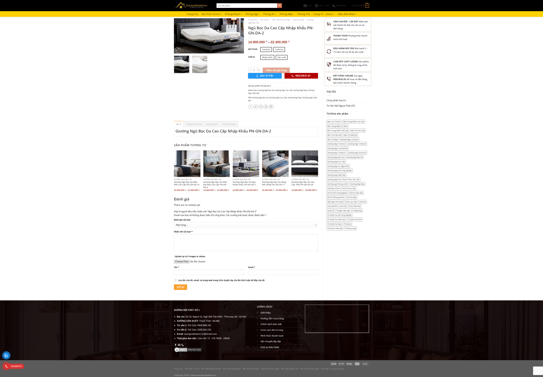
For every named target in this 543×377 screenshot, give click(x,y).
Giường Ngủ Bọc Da (335, 157)
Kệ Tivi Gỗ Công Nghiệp (337, 193)
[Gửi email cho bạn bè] (260, 106)
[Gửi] (279, 5)
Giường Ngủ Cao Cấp (336, 161)
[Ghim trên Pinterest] (266, 106)
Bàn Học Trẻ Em (334, 121)
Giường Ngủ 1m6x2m (357, 143)
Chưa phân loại (335, 100)
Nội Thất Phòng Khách (211, 369)
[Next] (238, 35)
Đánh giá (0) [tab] (212, 124)
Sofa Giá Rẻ (332, 206)
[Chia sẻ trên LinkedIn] (271, 106)
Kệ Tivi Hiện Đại (356, 193)
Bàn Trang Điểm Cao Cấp (353, 121)
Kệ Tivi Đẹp (351, 197)
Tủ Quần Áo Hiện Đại (336, 219)
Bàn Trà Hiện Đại (334, 135)
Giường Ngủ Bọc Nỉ (355, 157)
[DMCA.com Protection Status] (188, 349)
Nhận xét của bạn (183, 231)
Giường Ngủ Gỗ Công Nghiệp (339, 170)
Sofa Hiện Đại (354, 206)
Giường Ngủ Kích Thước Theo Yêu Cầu (343, 179)
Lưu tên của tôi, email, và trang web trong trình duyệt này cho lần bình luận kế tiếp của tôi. (221, 280)
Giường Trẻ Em (333, 188)
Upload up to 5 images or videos (190, 256)
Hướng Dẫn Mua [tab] (229, 124)
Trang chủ (252, 20)
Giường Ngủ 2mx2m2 (357, 152)
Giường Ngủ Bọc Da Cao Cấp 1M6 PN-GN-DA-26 (302, 183)
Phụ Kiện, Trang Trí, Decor (333, 369)
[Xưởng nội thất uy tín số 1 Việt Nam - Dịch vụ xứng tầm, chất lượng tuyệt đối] (193, 5)
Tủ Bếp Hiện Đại (343, 210)
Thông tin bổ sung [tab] (194, 124)
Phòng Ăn (269, 14)
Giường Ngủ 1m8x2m (336, 152)
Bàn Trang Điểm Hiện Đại (337, 130)
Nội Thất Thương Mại (309, 369)
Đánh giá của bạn (182, 219)
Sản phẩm (264, 20)
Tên (176, 267)
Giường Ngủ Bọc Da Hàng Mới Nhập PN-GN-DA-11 (274, 183)
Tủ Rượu (347, 224)
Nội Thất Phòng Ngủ (281, 20)
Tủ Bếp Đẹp (357, 210)
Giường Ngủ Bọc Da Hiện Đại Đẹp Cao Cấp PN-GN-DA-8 (215, 185)
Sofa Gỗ (343, 206)
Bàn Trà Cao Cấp (358, 130)
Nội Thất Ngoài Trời (290, 369)
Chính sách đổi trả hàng (271, 330)
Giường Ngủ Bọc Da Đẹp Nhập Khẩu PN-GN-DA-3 (244, 183)
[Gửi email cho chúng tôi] (179, 345)
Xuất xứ (251, 57)
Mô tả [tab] (178, 124)
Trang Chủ (192, 14)
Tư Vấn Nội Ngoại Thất (339, 105)
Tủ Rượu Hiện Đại (334, 228)
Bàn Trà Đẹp (332, 139)
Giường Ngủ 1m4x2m (336, 143)
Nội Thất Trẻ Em (211, 14)
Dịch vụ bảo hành (269, 347)
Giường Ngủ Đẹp (357, 184)
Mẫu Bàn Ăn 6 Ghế (335, 201)
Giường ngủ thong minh (337, 184)
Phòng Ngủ (251, 14)
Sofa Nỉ (330, 210)
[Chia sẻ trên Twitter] (255, 106)
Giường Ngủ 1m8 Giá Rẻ (337, 148)
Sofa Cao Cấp (351, 201)
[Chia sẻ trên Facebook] (250, 106)
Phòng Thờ (304, 14)
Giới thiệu (265, 312)
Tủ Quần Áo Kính (355, 219)
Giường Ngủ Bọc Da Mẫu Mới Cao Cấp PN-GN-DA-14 (186, 183)
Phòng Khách (232, 14)
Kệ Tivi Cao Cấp (349, 188)
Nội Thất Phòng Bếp (270, 369)
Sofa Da (362, 201)
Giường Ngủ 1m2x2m (349, 139)
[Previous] (178, 35)
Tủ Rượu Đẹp (350, 228)
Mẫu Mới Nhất (346, 14)
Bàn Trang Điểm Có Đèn (337, 126)
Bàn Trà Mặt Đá (350, 135)
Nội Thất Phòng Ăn (251, 369)
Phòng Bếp (286, 14)
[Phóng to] (177, 50)
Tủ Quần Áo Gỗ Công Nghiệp (339, 215)
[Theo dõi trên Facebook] (175, 345)
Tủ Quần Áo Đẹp (334, 224)
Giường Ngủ (298, 20)
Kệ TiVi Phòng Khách (336, 197)
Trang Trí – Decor (323, 14)
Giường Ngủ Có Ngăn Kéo (338, 166)
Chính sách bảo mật (271, 324)
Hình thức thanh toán (272, 335)
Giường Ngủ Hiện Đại (336, 175)
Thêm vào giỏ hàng (276, 70)
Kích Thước (253, 49)
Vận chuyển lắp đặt (270, 341)
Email (251, 267)
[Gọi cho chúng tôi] (182, 345)
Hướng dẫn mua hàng (272, 318)
